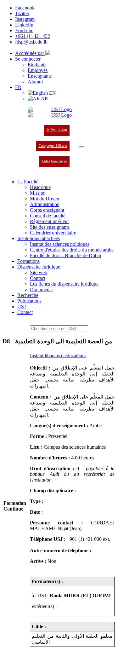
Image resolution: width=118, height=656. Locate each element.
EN (52, 93)
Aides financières (54, 161)
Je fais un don (56, 130)
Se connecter (28, 59)
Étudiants (37, 64)
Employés (38, 70)
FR (18, 87)
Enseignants (40, 76)
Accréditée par (30, 53)
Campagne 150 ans (53, 146)
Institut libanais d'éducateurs (58, 355)
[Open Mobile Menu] (81, 147)
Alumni (35, 81)
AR (44, 98)
